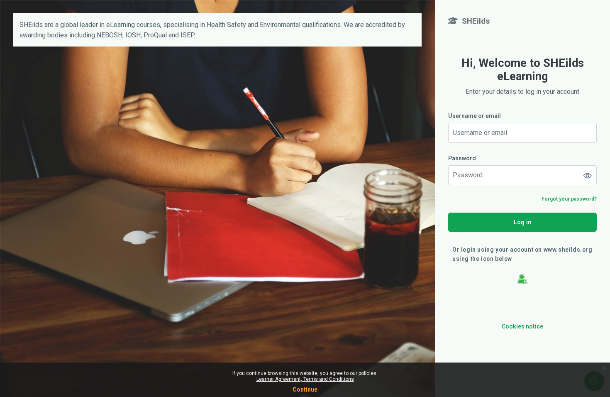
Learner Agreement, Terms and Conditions (305, 379)
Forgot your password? (569, 199)
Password (462, 158)
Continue (305, 389)
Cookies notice (522, 326)
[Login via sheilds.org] (522, 278)
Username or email (474, 116)
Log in (523, 221)
